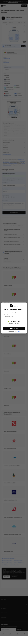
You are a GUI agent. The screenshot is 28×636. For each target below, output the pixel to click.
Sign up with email (14, 328)
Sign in (19, 331)
